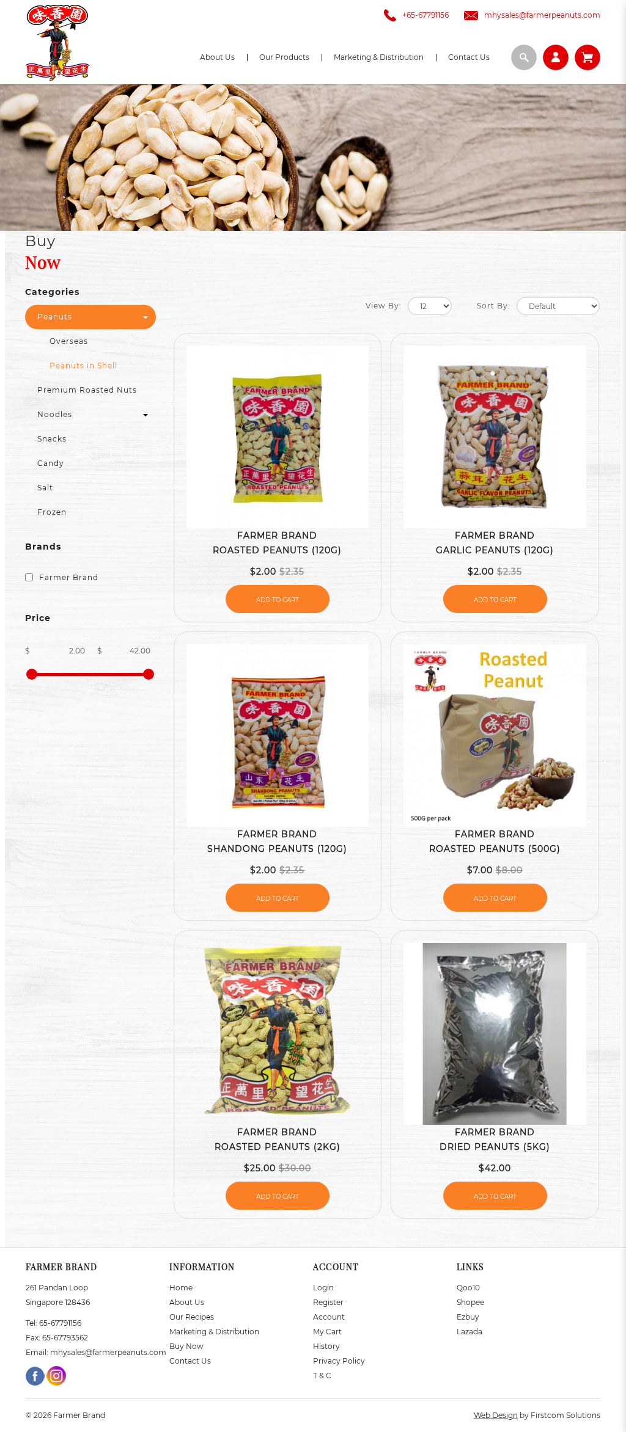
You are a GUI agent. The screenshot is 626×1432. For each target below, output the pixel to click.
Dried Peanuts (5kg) (495, 1146)
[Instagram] (56, 1374)
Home (181, 1287)
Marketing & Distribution (214, 1331)
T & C (322, 1375)
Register (328, 1302)
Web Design (496, 1415)
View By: (384, 305)
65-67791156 (60, 1323)
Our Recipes (191, 1316)
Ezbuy (468, 1316)
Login (323, 1287)
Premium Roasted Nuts (87, 389)
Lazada (469, 1331)
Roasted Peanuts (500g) (495, 848)
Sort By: (493, 305)
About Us (186, 1302)
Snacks (52, 438)
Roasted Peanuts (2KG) (278, 1146)
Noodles (54, 414)
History (326, 1346)
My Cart (327, 1331)
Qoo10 (468, 1287)
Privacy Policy (339, 1360)
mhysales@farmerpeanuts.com (542, 15)
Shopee (470, 1302)
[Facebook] (36, 1374)
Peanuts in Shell (83, 365)
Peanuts (54, 316)
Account (329, 1316)
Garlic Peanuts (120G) (495, 550)
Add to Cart (277, 600)
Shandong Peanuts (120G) (277, 848)
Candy (50, 463)
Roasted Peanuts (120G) (277, 550)
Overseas (69, 341)
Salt (45, 487)
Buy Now (186, 1346)
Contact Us (190, 1360)
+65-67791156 (425, 15)
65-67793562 (65, 1337)
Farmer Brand (67, 577)
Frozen (52, 512)
